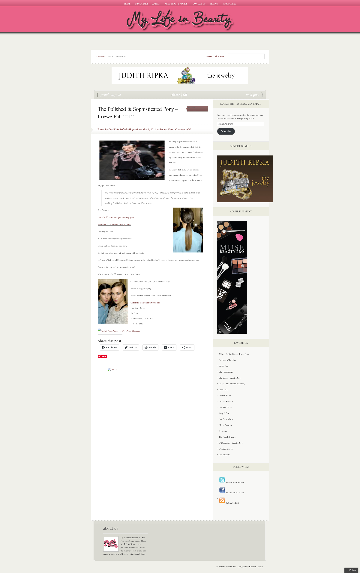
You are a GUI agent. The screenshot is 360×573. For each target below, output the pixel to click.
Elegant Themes (256, 566)
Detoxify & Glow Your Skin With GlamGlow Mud (254, 95)
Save (103, 356)
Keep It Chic (224, 413)
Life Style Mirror (226, 419)
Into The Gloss (225, 407)
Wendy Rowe (224, 454)
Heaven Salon (225, 395)
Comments (120, 56)
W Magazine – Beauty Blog (231, 442)
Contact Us (199, 3)
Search (214, 3)
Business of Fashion (227, 360)
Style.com (223, 431)
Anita (156, 3)
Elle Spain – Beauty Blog (230, 377)
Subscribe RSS (232, 502)
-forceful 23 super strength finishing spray (116, 217)
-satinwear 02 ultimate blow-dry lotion (114, 224)
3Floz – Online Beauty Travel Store (234, 354)
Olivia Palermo (225, 425)
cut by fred (223, 365)
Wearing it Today (226, 448)
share (176, 95)
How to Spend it (226, 401)
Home (127, 3)
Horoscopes (229, 3)
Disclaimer (141, 3)
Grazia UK (223, 389)
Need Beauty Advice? (176, 3)
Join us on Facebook (235, 492)
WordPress (231, 566)
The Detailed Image (227, 437)
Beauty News (166, 129)
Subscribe (226, 131)
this (184, 95)
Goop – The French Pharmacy (232, 383)
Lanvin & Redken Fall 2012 (109, 95)
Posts (110, 56)
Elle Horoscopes (226, 371)
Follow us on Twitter (235, 482)
